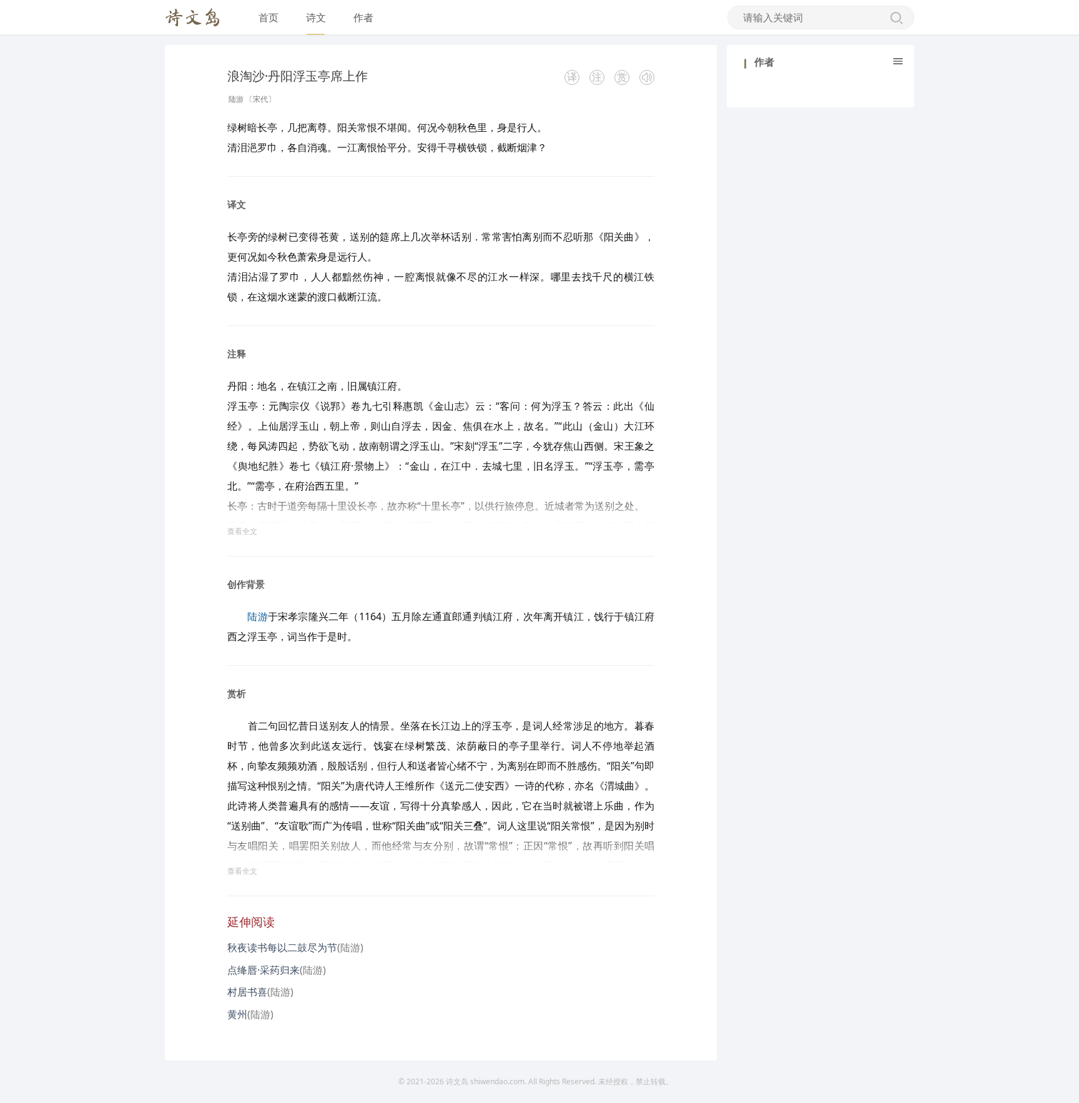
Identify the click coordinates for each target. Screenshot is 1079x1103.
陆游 (236, 99)
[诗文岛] (193, 17)
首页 (268, 17)
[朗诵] (646, 77)
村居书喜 (247, 992)
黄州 (237, 1014)
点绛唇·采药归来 (263, 970)
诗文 (316, 17)
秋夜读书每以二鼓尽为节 (282, 947)
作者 (363, 17)
